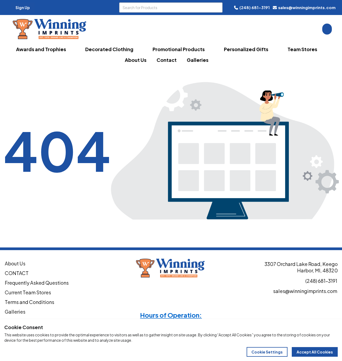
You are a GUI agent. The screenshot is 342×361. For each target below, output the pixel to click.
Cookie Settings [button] (267, 351)
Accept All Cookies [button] (315, 351)
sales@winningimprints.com (307, 7)
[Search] (217, 7)
